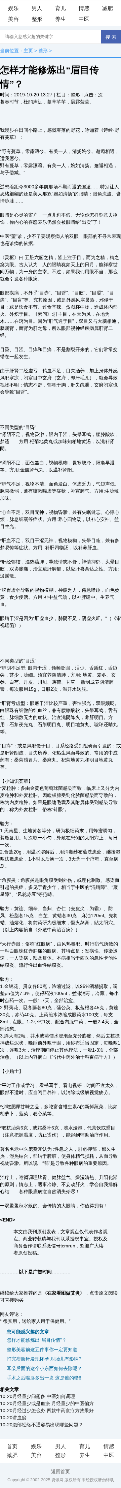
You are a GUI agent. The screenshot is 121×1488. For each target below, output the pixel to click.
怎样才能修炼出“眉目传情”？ (37, 1340)
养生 (60, 19)
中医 (84, 19)
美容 (13, 19)
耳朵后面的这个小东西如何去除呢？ (44, 1368)
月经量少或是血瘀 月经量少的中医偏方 (53, 1403)
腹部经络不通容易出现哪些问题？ (47, 1424)
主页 (28, 50)
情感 (84, 8)
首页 (12, 1446)
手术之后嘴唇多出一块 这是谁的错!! (44, 1378)
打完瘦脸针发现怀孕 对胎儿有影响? (44, 1359)
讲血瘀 (19, 1417)
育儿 (60, 8)
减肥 (107, 8)
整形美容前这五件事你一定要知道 (42, 1349)
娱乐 (13, 8)
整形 (37, 19)
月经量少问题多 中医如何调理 (43, 1396)
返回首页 (60, 1471)
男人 (37, 8)
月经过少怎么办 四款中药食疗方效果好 (53, 1410)
